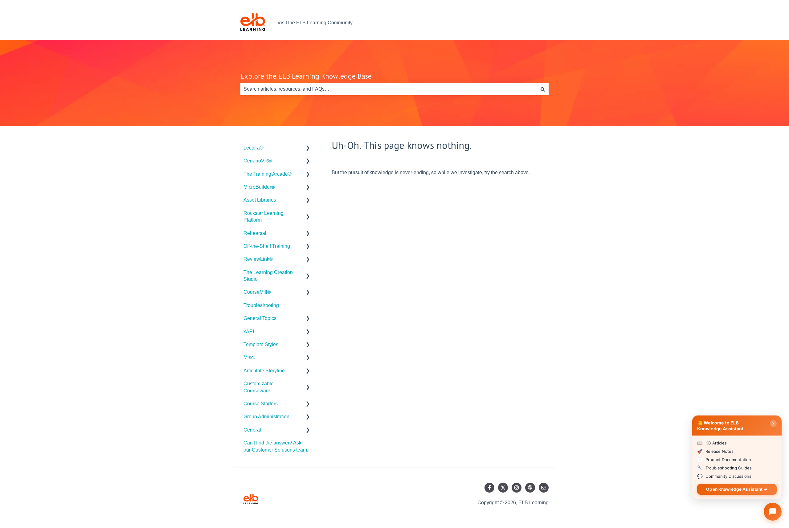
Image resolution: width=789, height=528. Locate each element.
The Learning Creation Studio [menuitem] (268, 276)
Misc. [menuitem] (249, 357)
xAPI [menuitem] (248, 331)
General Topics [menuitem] (259, 318)
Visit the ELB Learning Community (315, 22)
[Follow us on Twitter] (503, 488)
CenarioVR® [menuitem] (257, 160)
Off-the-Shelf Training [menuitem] (266, 246)
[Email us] (544, 488)
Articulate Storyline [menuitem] (264, 370)
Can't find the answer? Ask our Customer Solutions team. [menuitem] (275, 446)
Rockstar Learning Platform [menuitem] (263, 217)
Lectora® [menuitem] (253, 147)
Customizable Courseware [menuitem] (258, 387)
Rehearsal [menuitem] (254, 233)
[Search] (543, 89)
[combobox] (388, 89)
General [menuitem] (252, 429)
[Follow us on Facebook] (489, 488)
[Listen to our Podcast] (530, 488)
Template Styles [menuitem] (260, 344)
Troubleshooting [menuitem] (261, 305)
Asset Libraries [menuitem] (259, 200)
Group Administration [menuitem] (266, 416)
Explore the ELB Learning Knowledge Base (306, 76)
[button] (308, 148)
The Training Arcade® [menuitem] (267, 174)
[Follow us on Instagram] (516, 488)
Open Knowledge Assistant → (737, 489)
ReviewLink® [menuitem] (258, 259)
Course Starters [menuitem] (260, 403)
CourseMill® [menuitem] (257, 292)
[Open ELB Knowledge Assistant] (773, 512)
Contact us (530, 22)
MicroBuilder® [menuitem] (259, 187)
